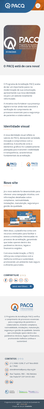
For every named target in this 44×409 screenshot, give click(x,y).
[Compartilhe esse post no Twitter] (26, 280)
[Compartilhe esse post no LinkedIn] (16, 280)
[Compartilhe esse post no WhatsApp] (11, 280)
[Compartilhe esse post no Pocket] (21, 280)
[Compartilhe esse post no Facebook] (6, 280)
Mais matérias (20, 286)
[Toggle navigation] (37, 5)
